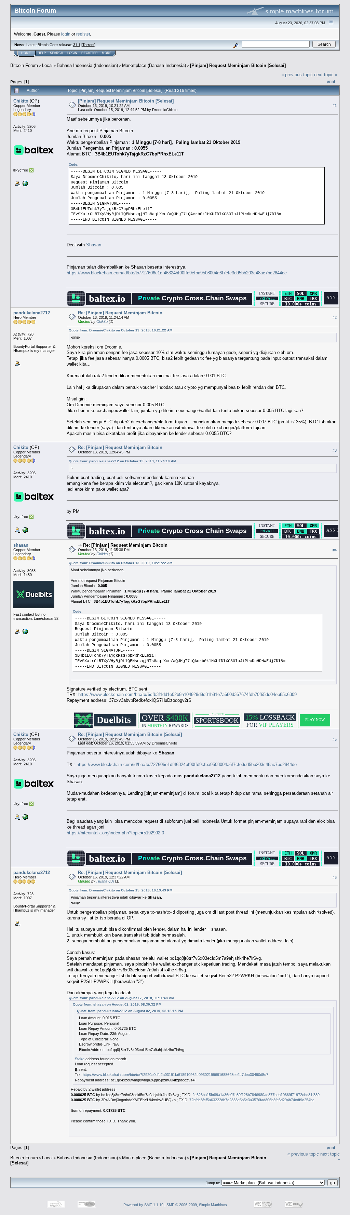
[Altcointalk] (24, 631)
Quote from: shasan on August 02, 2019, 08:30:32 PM (117, 1004)
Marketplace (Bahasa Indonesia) (154, 65)
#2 (335, 317)
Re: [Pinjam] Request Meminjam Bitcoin (120, 312)
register (83, 34)
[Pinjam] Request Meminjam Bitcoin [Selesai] (238, 65)
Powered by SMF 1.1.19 (143, 1205)
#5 (335, 739)
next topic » (325, 74)
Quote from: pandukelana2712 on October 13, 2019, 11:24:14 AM (122, 461)
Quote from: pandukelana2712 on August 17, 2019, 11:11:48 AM (121, 998)
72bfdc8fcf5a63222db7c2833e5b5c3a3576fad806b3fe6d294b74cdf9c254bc (251, 1100)
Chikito (20, 101)
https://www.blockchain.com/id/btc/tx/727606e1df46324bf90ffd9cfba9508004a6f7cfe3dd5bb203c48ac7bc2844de (177, 272)
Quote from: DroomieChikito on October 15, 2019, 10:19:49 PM (120, 890)
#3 (335, 450)
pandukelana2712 (31, 312)
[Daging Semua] (24, 183)
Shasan (93, 244)
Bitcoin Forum (24, 65)
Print (331, 81)
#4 (335, 550)
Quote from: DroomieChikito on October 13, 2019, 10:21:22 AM (120, 330)
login (65, 34)
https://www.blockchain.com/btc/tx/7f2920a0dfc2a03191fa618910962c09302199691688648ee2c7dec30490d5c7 (175, 1075)
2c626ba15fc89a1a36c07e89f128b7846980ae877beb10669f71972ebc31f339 (256, 1095)
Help (42, 53)
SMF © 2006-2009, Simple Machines (196, 1205)
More (106, 53)
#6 (335, 877)
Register (89, 53)
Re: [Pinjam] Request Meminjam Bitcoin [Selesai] (130, 734)
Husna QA (105, 881)
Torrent (88, 45)
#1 (335, 106)
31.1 (76, 45)
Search (56, 53)
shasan (20, 545)
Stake (79, 1059)
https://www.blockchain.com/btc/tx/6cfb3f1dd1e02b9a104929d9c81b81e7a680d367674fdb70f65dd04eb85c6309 (187, 694)
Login (72, 53)
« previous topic (297, 74)
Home (26, 53)
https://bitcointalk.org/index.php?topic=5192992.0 (115, 832)
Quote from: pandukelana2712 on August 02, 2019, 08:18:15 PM (130, 1011)
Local (47, 65)
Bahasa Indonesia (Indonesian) (87, 65)
